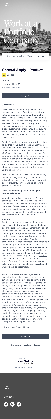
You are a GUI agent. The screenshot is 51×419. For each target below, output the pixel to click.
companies (18, 56)
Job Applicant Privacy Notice (15, 327)
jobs (7, 56)
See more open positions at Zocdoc (25, 345)
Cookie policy (31, 367)
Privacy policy (20, 367)
